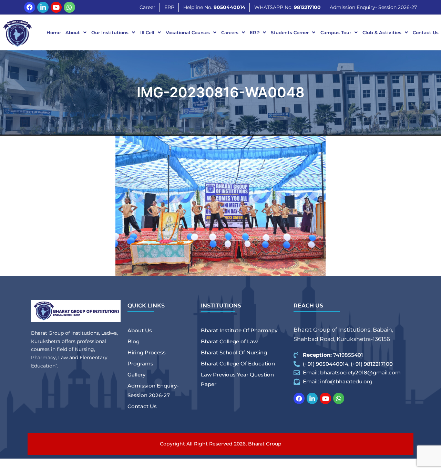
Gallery (136, 374)
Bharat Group (264, 444)
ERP (254, 32)
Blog (133, 341)
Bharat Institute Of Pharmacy (239, 330)
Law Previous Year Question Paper (237, 379)
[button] (76, 32)
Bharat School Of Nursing (234, 352)
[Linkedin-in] (42, 7)
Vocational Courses (188, 32)
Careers (229, 32)
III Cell (147, 32)
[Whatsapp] (69, 7)
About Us (139, 330)
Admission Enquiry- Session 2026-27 (153, 390)
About (72, 32)
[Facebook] (29, 7)
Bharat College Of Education (238, 363)
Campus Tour (335, 32)
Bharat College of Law (229, 341)
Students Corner (290, 32)
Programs (140, 363)
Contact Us (426, 32)
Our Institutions (110, 32)
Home (54, 32)
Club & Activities (381, 32)
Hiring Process (146, 352)
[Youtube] (56, 7)
